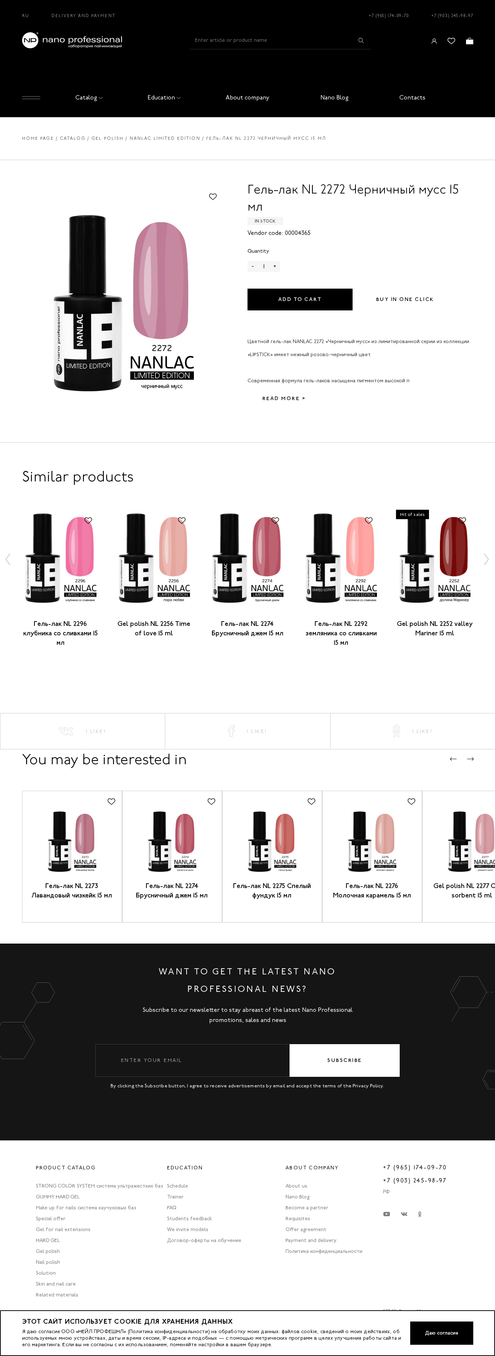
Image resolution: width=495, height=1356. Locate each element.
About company (248, 97)
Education (161, 97)
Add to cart (300, 299)
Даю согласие (441, 1332)
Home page (38, 138)
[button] (8, 559)
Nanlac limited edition (165, 138)
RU (25, 16)
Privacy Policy (368, 1086)
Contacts (412, 97)
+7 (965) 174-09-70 (389, 16)
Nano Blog (334, 97)
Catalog (86, 97)
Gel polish (107, 138)
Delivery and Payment (83, 16)
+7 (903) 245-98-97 (452, 16)
